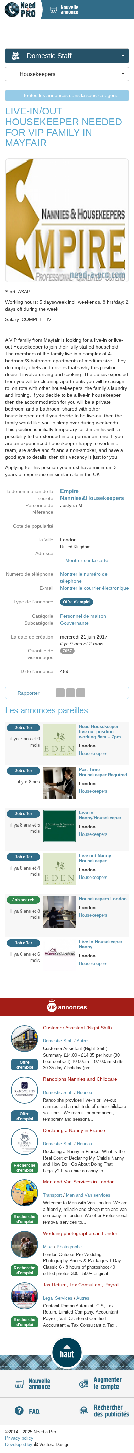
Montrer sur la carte (86, 560)
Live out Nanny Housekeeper (95, 858)
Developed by (18, 1444)
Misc (48, 1246)
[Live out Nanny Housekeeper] (59, 868)
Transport (52, 1195)
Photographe (69, 1246)
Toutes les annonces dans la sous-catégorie (70, 95)
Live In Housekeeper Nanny (100, 944)
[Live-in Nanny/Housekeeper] (59, 825)
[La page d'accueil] (20, 9)
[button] (67, 1352)
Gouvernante (74, 623)
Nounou (84, 1092)
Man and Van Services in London (79, 1181)
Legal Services (57, 1298)
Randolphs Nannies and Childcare (80, 1079)
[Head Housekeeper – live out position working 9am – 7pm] (59, 739)
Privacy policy (19, 1438)
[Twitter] (70, 692)
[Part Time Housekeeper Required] (59, 782)
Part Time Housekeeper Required (103, 772)
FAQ (33, 1411)
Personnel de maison (83, 616)
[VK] (80, 692)
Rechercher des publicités (100, 1411)
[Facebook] (60, 692)
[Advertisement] (67, 33)
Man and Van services (88, 1195)
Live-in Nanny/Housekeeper (100, 815)
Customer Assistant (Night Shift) (77, 1027)
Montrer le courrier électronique (94, 588)
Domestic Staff (58, 1041)
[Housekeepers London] (59, 911)
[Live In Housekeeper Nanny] (59, 954)
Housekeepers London (103, 898)
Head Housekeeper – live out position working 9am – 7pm (100, 731)
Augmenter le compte (100, 1384)
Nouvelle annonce (33, 1384)
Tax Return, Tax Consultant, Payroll (81, 1284)
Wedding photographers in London (81, 1233)
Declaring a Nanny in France (74, 1130)
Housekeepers (93, 753)
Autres (83, 1041)
